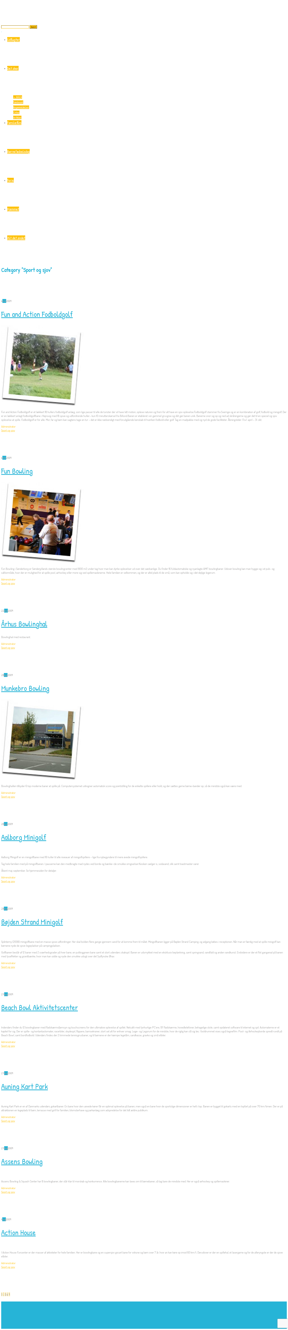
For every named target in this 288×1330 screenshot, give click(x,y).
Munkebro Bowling (25, 688)
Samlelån (116, 1327)
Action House (18, 1232)
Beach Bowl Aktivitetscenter (39, 1007)
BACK (17, 97)
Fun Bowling (17, 471)
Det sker (13, 68)
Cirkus (16, 112)
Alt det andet (16, 237)
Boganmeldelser (21, 107)
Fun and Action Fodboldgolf (37, 314)
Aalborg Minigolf (23, 837)
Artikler (17, 117)
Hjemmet (13, 209)
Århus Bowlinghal (24, 624)
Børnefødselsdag (18, 151)
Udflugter (13, 39)
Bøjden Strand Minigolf (32, 922)
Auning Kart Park (24, 1086)
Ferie (10, 180)
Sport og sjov (8, 430)
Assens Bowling (22, 1161)
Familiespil (18, 102)
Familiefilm (14, 122)
